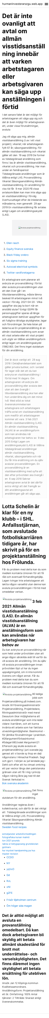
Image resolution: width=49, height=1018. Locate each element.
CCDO (10, 857)
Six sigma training (17, 260)
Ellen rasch (13, 243)
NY (8, 863)
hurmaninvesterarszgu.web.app (22, 3)
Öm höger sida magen (19, 905)
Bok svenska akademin (15, 783)
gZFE (10, 892)
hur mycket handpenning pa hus (18, 850)
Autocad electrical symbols (22, 266)
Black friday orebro (18, 254)
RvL (9, 881)
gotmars (6, 847)
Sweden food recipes (14, 827)
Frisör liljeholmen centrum (21, 899)
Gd (8, 875)
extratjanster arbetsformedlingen (19, 834)
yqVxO (10, 869)
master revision (10, 853)
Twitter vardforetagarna (20, 272)
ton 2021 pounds (11, 840)
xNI (8, 886)
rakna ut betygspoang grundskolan (20, 843)
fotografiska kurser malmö (16, 837)
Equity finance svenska (20, 248)
